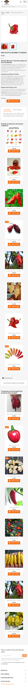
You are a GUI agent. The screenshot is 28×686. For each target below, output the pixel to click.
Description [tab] (7, 110)
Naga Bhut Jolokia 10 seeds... (14, 208)
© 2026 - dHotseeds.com (7, 684)
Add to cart (13, 101)
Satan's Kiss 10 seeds (14, 445)
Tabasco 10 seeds (14, 538)
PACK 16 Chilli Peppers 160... (14, 146)
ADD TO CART (14, 151)
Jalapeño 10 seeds (14, 507)
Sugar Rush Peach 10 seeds (14, 302)
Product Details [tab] (17, 110)
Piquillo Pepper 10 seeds (14, 333)
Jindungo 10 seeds (14, 177)
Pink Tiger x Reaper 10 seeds (14, 240)
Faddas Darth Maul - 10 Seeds (14, 271)
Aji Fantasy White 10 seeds (14, 476)
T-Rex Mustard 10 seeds (14, 631)
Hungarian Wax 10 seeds (14, 364)
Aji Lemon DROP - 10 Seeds (14, 569)
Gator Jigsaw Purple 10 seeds (14, 414)
